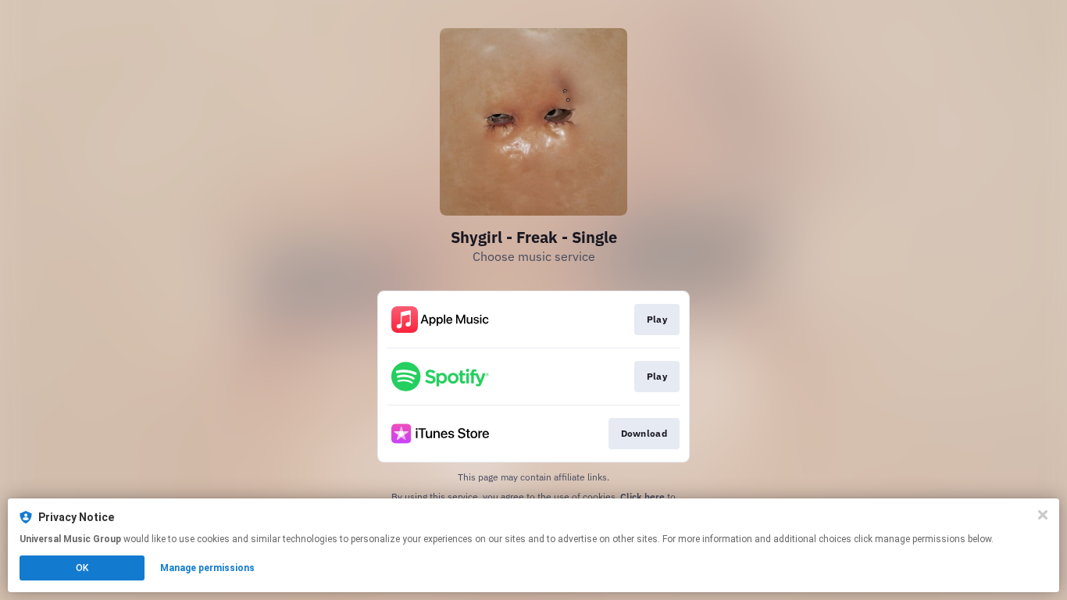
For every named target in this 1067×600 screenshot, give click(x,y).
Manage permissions (207, 567)
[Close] (1042, 514)
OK (82, 567)
